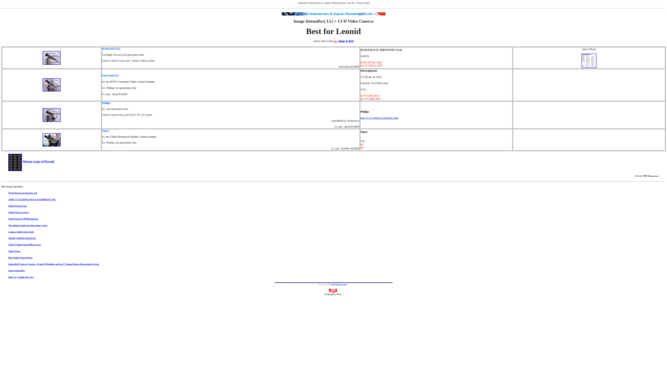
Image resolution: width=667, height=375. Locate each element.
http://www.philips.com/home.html (379, 117)
